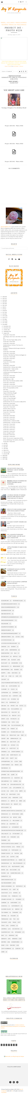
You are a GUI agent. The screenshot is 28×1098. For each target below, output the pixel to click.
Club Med (4, 689)
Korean (16, 781)
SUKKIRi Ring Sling (15, 873)
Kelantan (17, 778)
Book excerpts (6, 414)
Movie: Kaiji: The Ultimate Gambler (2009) (13, 380)
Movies (15, 817)
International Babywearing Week (10, 771)
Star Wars (4, 896)
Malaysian (4, 797)
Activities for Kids (6, 640)
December (6, 326)
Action (18, 636)
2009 (3, 455)
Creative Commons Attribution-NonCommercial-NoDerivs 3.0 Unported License (13, 1026)
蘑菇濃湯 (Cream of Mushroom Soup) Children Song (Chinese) (17, 482)
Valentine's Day (5, 932)
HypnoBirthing (5, 761)
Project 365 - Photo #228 (9, 396)
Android (3, 646)
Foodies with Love (16, 732)
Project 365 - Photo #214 (9, 436)
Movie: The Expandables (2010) (10, 387)
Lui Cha (3, 791)
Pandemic (4, 840)
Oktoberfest (15, 827)
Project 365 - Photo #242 (9, 341)
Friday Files (13, 735)
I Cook (16, 761)
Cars (17, 676)
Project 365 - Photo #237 (9, 358)
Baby (2, 650)
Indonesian (4, 768)
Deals (2, 702)
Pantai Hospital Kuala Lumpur (9, 843)
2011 (3, 322)
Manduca (4, 800)
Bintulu (15, 656)
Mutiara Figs (4, 820)
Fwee (22, 735)
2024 (3, 300)
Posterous (5, 24)
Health (3, 755)
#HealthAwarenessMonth (8, 607)
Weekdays (4, 938)
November (6, 328)
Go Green (4, 745)
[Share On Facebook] (21, 71)
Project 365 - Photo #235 (9, 365)
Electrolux (4, 715)
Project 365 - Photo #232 (9, 377)
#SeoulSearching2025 (7, 620)
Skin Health (4, 889)
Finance (3, 728)
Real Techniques (17, 863)
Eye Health (14, 718)
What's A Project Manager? (9, 398)
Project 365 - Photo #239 (9, 353)
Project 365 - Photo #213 (9, 441)
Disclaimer (4, 1092)
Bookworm (15, 663)
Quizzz (3, 856)
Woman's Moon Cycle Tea (9, 408)
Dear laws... (6, 389)
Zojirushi (18, 948)
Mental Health (5, 804)
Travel (14, 922)
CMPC (2, 676)
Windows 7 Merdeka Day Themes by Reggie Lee (14, 355)
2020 (3, 307)
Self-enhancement (6, 883)
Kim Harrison (5, 781)
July (5, 443)
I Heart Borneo (5, 764)
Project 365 (13, 24)
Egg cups (14, 712)
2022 (3, 303)
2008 (3, 457)
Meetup (13, 800)
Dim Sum (3, 705)
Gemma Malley (14, 738)
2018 (3, 310)
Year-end (12, 945)
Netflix (3, 823)
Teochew (13, 915)
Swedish (17, 909)
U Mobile (12, 925)
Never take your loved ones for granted (12, 386)
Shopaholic (19, 886)
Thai (14, 919)
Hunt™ (12, 758)
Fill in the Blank (16, 725)
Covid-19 (3, 699)
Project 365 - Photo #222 (9, 417)
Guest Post (13, 748)
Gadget (3, 738)
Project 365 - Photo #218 (9, 427)
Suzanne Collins (6, 909)
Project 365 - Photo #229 (9, 391)
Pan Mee (3, 837)
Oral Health (4, 833)
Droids (13, 705)
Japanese (3, 774)
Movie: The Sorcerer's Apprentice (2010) (13, 438)
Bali (15, 653)
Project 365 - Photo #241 (9, 343)
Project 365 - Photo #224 (9, 412)
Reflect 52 (4, 866)
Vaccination (15, 928)
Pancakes (13, 837)
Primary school (5, 853)
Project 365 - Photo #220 (9, 424)
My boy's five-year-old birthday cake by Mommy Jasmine (15, 470)
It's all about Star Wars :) (9, 394)
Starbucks (15, 896)
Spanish (15, 892)
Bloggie (13, 659)
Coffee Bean (4, 692)
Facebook (4, 722)
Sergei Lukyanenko (6, 886)
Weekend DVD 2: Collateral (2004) (11, 420)
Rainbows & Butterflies (7, 860)
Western (3, 942)
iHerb (2, 951)
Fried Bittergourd (7, 360)
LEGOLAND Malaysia (15, 784)
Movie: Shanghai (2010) (8, 433)
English (14, 715)
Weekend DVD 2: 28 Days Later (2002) (12, 367)
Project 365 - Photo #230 (9, 384)
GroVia (3, 748)
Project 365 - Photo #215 (9, 434)
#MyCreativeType (6, 613)
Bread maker (16, 666)
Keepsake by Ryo (5, 778)
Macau (3, 794)
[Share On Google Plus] (23, 71)
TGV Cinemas (4, 912)
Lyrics (12, 791)
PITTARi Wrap (16, 833)
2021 (3, 305)
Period (18, 846)
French (3, 735)
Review (3, 869)
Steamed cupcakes (6, 899)
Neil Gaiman (16, 820)
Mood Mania (15, 814)
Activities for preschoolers (9, 643)
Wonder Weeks (15, 942)
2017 (3, 312)
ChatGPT (3, 679)
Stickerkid (18, 899)
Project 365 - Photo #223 (9, 415)
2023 (3, 302)
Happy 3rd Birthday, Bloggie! (10, 393)
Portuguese (15, 850)
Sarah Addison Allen (7, 879)
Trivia (3, 925)
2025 (3, 298)
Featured (3, 725)
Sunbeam (3, 902)
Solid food (4, 892)
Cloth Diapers (13, 686)
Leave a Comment (7, 71)
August (5, 333)
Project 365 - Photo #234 (9, 370)
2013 (3, 319)
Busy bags (14, 672)
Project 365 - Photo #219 (9, 426)
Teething (3, 915)
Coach (13, 689)
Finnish (13, 728)
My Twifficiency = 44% (8, 379)
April (5, 448)
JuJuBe (12, 774)
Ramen (20, 860)
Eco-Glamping (15, 709)
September (6, 331)
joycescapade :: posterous (18, 66)
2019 (3, 308)
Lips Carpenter (17, 787)
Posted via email (8, 66)
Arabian (13, 646)
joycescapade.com (5, 226)
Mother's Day (5, 817)
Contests (15, 695)
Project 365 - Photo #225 (9, 407)
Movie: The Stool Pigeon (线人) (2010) (12, 340)
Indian (16, 764)
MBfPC (21, 791)
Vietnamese (18, 932)
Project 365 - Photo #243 (9, 335)
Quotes (12, 856)
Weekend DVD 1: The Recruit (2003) (11, 422)
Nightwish (12, 823)
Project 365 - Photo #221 (9, 419)
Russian (3, 873)
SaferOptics (4, 876)
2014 (3, 317)
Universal (4, 928)
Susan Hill (4, 906)
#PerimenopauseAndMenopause (10, 617)
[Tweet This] (19, 71)
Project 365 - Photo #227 (9, 400)
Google (13, 745)
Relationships (21, 24)
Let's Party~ (11, 22)
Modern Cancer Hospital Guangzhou (11, 810)
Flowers (3, 732)
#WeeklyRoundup (6, 630)
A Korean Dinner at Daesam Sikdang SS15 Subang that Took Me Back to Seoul (16, 496)
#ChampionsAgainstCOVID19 (9, 604)
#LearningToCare (6, 610)
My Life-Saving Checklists (16, 558)
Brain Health (5, 666)
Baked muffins (5, 653)
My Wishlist (6, 363)
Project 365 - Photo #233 (9, 375)
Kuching (3, 784)
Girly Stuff (13, 741)
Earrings (3, 709)
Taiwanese (15, 912)
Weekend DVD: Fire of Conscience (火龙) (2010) (14, 401)
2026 (3, 296)
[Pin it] (25, 71)
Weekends (14, 938)
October (6, 329)
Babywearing (13, 650)
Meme (20, 800)
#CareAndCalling (18, 600)
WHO (2, 935)
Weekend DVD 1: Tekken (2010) (10, 369)
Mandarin (15, 797)
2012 (3, 321)
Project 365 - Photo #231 (9, 382)
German (3, 741)
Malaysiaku (12, 794)
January (5, 453)
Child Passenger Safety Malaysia (10, 682)
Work (2, 945)
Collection (4, 695)
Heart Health (14, 755)
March (5, 450)
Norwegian (4, 827)
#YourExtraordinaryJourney (9, 633)
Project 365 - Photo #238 (9, 356)
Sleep (14, 889)
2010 (3, 324)
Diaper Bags (12, 702)
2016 (3, 314)
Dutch (21, 705)
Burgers (16, 669)
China (3, 686)
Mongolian (4, 814)
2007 (3, 459)
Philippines (4, 850)
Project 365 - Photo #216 (9, 431)
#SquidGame (4, 623)
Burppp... (3, 22)
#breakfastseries (6, 636)
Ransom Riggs (5, 863)
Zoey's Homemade (6, 948)
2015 (3, 315)
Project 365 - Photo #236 (9, 362)
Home (2, 758)
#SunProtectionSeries (7, 627)
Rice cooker (13, 869)
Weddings (11, 935)
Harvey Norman (15, 751)
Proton (17, 853)
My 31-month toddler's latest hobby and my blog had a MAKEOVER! (16, 536)
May (5, 446)
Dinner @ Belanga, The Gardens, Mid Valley (13, 440)
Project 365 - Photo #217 (9, 429)
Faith (13, 722)
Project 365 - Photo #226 (9, 403)
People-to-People (21, 22)
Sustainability (16, 906)
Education (4, 712)
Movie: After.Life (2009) (8, 410)
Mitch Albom (5, 807)
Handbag (3, 751)
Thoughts (4, 922)
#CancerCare (5, 600)
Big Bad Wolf (5, 656)
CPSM (10, 676)
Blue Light (4, 663)
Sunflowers (14, 902)
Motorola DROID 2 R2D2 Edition (10, 405)
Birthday (3, 659)
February (6, 452)
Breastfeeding (5, 669)
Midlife (16, 804)
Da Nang (13, 699)
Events (3, 718)
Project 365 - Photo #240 (9, 351)
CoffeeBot (15, 692)
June (5, 445)
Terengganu (4, 919)
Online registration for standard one (12, 830)
